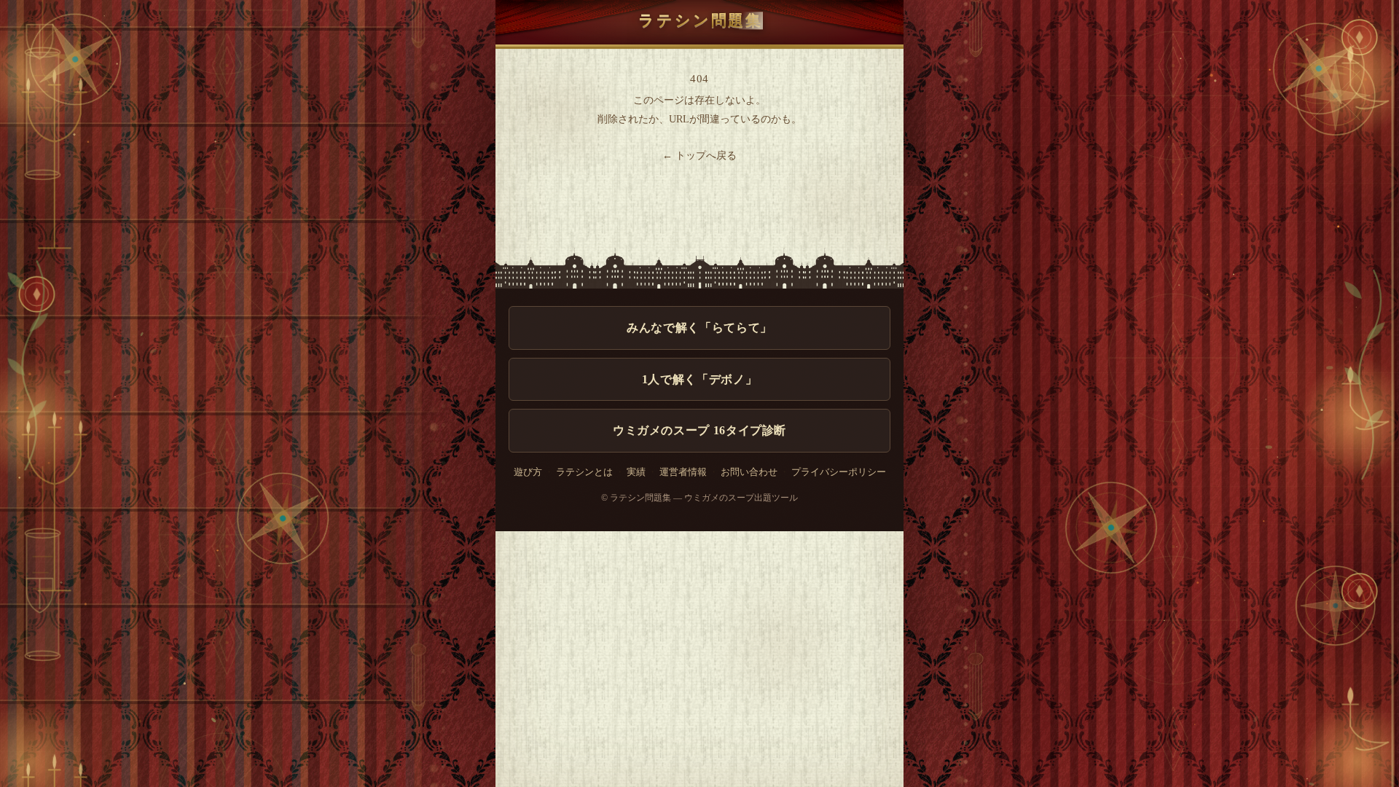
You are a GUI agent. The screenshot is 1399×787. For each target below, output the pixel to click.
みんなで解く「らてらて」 (699, 327)
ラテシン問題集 (700, 20)
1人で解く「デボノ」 (699, 379)
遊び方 (528, 472)
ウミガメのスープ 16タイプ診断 (699, 430)
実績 (636, 472)
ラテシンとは (584, 472)
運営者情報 (683, 472)
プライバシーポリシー (838, 472)
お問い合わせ (749, 472)
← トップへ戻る (699, 155)
